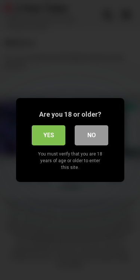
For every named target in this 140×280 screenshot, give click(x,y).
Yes (48, 135)
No (91, 135)
